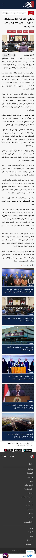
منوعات (30, 513)
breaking (26, 32)
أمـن (31, 481)
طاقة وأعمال (28, 489)
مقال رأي (29, 509)
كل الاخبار (29, 505)
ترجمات (30, 493)
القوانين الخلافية (11, 32)
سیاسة (31, 32)
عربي (31, 528)
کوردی (31, 536)
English (30, 532)
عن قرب (30, 477)
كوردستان (29, 473)
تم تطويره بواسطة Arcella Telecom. (18, 551)
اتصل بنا (30, 540)
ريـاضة (31, 501)
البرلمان (19, 32)
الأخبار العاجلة (31, 13)
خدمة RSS (29, 544)
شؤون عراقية (28, 485)
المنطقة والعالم (27, 497)
